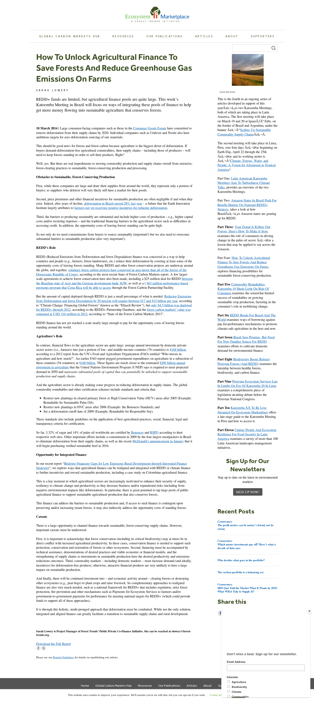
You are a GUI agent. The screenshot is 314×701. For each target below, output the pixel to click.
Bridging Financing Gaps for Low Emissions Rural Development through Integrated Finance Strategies (111, 465)
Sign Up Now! (247, 492)
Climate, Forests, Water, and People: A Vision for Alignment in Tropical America (247, 165)
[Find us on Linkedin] (49, 648)
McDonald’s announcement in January (158, 441)
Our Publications (164, 36)
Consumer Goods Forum (149, 128)
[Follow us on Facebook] (38, 648)
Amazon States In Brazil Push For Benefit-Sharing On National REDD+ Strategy (247, 204)
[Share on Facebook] (220, 613)
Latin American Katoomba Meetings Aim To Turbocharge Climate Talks (244, 182)
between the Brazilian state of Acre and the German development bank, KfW (114, 280)
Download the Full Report (53, 643)
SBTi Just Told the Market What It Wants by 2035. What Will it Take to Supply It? (248, 588)
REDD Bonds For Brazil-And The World (247, 317)
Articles (204, 36)
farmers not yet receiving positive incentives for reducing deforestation (120, 207)
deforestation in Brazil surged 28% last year (113, 203)
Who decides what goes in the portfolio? (241, 560)
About (232, 36)
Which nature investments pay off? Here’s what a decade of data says (247, 544)
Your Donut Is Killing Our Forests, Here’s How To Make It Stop (244, 228)
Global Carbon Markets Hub (69, 36)
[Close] (309, 611)
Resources (123, 36)
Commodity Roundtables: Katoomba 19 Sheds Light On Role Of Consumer (243, 288)
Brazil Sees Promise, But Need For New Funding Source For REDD (246, 339)
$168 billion (178, 349)
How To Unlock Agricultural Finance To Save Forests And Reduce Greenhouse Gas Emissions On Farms (244, 262)
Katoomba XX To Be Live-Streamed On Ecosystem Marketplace (243, 409)
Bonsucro (137, 432)
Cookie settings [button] (218, 695)
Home (85, 685)
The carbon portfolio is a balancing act (240, 572)
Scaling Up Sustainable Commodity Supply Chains (244, 131)
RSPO (154, 432)
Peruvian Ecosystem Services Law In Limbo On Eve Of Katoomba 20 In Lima (248, 383)
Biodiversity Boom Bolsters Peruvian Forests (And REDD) (244, 361)
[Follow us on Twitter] (43, 648)
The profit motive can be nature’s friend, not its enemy (245, 525)
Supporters (263, 36)
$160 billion (87, 362)
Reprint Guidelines (63, 657)
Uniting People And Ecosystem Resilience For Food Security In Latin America (247, 434)
